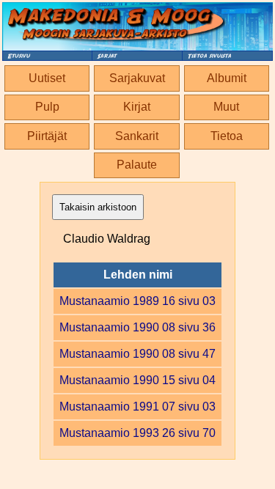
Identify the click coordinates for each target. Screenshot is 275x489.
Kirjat (136, 106)
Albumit (226, 78)
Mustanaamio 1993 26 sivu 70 (137, 433)
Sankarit (136, 136)
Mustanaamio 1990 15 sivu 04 (137, 380)
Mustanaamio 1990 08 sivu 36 (137, 327)
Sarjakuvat (137, 78)
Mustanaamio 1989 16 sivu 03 (137, 301)
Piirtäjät (47, 136)
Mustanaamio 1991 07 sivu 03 (137, 406)
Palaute (137, 164)
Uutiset (47, 78)
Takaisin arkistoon (97, 207)
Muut (226, 106)
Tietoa (226, 136)
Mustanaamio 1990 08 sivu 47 (137, 354)
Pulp (47, 106)
